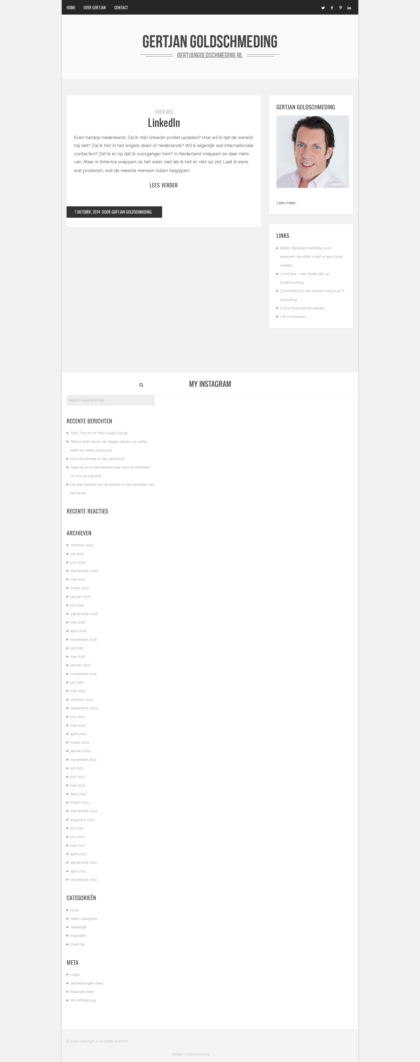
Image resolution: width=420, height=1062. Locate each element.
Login (75, 974)
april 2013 (78, 794)
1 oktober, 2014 (87, 212)
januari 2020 (80, 596)
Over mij (164, 111)
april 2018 (78, 631)
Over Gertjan (95, 7)
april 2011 (78, 871)
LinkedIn (164, 122)
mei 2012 (77, 845)
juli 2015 (76, 682)
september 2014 (84, 708)
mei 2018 (77, 622)
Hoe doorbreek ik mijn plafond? (97, 459)
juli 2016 (77, 648)
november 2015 (83, 674)
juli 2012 (76, 828)
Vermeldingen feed (86, 983)
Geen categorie (83, 918)
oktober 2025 (81, 545)
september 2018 (84, 614)
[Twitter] (323, 7)
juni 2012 (77, 837)
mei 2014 (77, 725)
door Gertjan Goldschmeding (127, 212)
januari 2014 (80, 751)
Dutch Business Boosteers (302, 308)
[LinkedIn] (349, 7)
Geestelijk (78, 927)
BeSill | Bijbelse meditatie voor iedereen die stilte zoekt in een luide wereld (311, 257)
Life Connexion (293, 316)
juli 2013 (76, 768)
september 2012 (83, 811)
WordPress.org (83, 1000)
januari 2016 (80, 665)
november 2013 (83, 759)
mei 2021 (77, 579)
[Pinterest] (340, 7)
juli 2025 (77, 554)
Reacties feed (82, 992)
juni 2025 (77, 562)
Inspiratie (78, 935)
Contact (121, 7)
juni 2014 (77, 716)
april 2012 (78, 854)
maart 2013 (79, 802)
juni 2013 (77, 777)
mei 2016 (77, 656)
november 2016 (83, 639)
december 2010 (83, 880)
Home (71, 7)
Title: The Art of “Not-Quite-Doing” (99, 433)
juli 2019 (77, 605)
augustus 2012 (82, 820)
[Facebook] (332, 7)
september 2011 (83, 862)
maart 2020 (79, 588)
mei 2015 (77, 691)
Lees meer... (286, 202)
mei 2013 (77, 785)
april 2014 (78, 734)
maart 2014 (79, 742)
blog (74, 910)
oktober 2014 (81, 699)
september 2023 (84, 571)
